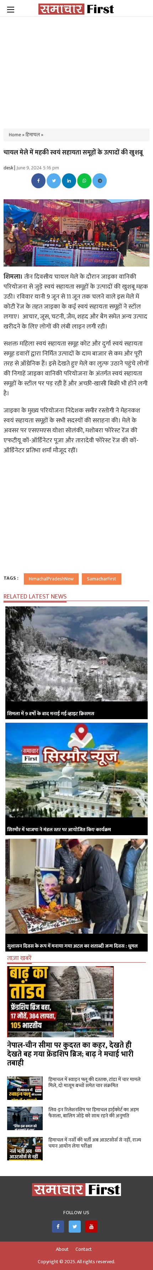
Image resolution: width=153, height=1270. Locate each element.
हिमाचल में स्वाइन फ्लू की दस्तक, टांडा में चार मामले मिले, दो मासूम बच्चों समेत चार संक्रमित (94, 1082)
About (62, 1249)
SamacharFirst (101, 579)
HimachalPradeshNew (51, 579)
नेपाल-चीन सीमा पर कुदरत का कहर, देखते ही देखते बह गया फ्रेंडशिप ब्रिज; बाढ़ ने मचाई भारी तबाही (70, 1054)
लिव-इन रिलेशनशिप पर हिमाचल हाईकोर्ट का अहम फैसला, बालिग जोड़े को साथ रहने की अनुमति (93, 1113)
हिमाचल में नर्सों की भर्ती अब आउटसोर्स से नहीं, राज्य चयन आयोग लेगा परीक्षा (94, 1143)
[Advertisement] (76, 67)
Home (15, 135)
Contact (83, 1249)
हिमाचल (33, 135)
